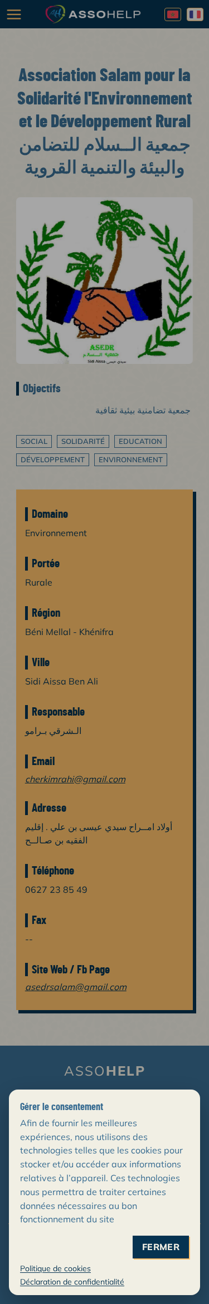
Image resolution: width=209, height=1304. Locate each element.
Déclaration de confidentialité (72, 1281)
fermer (160, 1247)
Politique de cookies (55, 1268)
